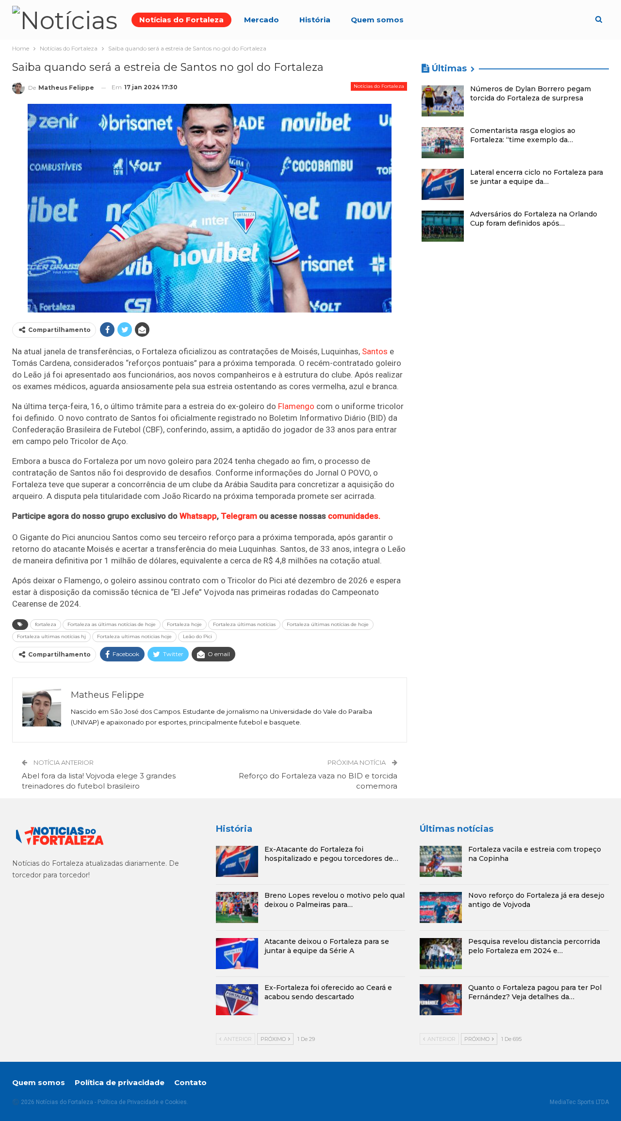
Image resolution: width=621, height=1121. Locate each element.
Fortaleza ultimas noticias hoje (134, 636)
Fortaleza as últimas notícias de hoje (111, 624)
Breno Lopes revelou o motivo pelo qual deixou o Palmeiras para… (334, 900)
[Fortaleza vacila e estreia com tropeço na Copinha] (441, 861)
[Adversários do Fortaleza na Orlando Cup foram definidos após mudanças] (443, 226)
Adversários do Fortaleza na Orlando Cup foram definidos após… (533, 219)
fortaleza (45, 624)
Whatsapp (198, 516)
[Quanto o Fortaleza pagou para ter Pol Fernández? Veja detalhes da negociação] (441, 999)
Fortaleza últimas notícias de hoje (328, 624)
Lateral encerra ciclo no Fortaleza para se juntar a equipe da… (536, 177)
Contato (190, 1082)
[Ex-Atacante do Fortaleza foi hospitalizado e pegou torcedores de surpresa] (237, 861)
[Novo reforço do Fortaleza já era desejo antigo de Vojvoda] (441, 907)
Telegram (239, 516)
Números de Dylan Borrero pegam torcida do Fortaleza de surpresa (530, 93)
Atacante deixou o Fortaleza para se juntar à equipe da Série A (326, 946)
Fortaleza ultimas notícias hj (51, 636)
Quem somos (377, 19)
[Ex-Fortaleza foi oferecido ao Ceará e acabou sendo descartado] (237, 999)
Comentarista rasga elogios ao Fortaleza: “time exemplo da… (522, 135)
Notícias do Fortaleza (181, 19)
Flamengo (296, 406)
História (314, 19)
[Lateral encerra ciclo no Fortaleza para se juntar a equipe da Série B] (443, 184)
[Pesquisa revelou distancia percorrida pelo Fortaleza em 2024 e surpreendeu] (441, 953)
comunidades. (354, 516)
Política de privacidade (119, 1082)
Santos (375, 351)
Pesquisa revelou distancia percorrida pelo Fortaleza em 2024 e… (534, 946)
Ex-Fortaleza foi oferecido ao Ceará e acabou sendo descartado (328, 992)
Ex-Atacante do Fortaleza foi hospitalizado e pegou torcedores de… (331, 854)
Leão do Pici (197, 636)
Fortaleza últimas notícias (244, 624)
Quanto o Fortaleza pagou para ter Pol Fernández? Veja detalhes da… (535, 992)
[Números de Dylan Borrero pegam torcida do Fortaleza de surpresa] (443, 100)
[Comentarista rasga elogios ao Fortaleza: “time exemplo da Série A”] (443, 142)
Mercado (261, 19)
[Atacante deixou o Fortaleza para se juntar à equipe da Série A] (237, 953)
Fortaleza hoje (184, 624)
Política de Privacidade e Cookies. (143, 1102)
